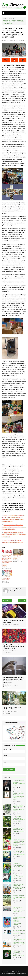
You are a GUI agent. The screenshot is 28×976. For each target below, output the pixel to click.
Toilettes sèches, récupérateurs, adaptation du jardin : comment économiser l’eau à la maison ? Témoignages (13, 680)
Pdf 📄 (14, 60)
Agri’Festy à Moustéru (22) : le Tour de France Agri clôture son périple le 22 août (13, 646)
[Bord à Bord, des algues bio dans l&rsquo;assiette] (18, 552)
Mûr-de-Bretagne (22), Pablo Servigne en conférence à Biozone (19, 932)
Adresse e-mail (7, 749)
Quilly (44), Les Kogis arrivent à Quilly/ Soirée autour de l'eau (18, 853)
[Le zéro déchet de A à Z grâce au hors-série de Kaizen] (7, 573)
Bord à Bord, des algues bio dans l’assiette (17, 557)
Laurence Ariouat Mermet (9, 40)
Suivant (21, 600)
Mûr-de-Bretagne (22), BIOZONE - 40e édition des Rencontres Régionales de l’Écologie (19, 921)
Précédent (7, 600)
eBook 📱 (22, 60)
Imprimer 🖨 (5, 60)
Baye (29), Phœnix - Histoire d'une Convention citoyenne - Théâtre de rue (19, 886)
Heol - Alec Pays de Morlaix (11, 711)
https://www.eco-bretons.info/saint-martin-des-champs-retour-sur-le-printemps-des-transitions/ (14, 535)
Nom (4, 762)
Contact (18, 971)
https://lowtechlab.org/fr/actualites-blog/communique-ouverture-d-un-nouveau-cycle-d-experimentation (14, 527)
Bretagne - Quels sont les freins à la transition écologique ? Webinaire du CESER (19, 941)
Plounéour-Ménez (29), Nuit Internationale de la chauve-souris (18, 876)
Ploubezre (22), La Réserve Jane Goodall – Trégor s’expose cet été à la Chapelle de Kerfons (19, 807)
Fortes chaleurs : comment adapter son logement (12, 708)
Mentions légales (21, 973)
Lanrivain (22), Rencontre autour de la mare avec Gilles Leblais (18, 866)
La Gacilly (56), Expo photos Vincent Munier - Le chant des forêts (19, 783)
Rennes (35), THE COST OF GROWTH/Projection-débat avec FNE (19, 909)
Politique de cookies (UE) (8, 971)
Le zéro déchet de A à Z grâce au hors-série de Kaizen (6, 578)
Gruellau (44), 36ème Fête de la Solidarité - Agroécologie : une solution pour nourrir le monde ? (19, 842)
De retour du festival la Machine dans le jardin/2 (13, 621)
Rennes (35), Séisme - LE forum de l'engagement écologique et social (19, 953)
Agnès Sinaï (7, 624)
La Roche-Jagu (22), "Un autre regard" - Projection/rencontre (18, 830)
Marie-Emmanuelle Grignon (11, 650)
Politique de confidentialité (8, 973)
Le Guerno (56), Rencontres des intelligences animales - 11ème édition (19, 819)
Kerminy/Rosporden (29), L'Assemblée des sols (19, 897)
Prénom (5, 755)
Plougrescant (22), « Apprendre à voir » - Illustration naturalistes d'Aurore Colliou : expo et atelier (18, 795)
